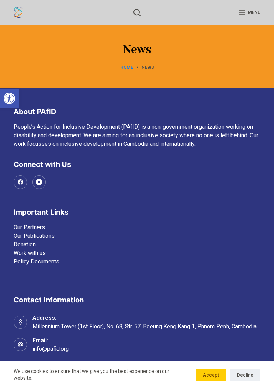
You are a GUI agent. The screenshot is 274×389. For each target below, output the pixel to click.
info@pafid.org (50, 349)
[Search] (137, 12)
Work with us (30, 253)
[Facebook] (20, 182)
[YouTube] (39, 182)
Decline (245, 375)
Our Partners (29, 227)
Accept (211, 375)
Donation (25, 244)
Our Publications (34, 235)
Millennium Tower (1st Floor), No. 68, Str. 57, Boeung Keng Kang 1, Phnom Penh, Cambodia (144, 326)
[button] (9, 98)
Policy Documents (36, 261)
